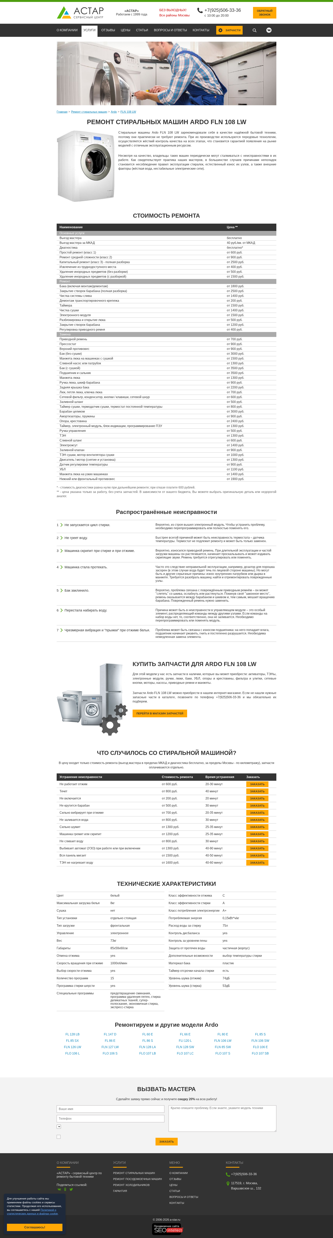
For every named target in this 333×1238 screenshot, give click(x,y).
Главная (62, 111)
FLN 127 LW (110, 1047)
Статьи (142, 30)
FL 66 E (185, 1034)
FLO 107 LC (185, 1053)
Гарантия (120, 1191)
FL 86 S (147, 1040)
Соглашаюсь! (34, 1227)
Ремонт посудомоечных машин (137, 1179)
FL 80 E (223, 1034)
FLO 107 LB (147, 1053)
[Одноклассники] (65, 1189)
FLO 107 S (222, 1053)
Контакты (201, 30)
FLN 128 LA (147, 1047)
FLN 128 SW (185, 1047)
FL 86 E (110, 1040)
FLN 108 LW (128, 111)
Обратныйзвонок (264, 12)
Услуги (89, 30)
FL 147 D (110, 1034)
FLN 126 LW (72, 1047)
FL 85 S (260, 1034)
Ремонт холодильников (131, 1185)
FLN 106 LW (222, 1040)
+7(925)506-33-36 (222, 10)
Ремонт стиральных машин (89, 111)
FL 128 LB (73, 1034)
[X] (71, 1189)
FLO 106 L (72, 1053)
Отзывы (108, 30)
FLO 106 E (260, 1047)
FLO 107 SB (260, 1053)
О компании (67, 30)
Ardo (114, 111)
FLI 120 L (185, 1040)
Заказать (257, 784)
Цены (125, 30)
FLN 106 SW (260, 1040)
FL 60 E (147, 1034)
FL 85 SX (72, 1040)
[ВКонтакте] (59, 1189)
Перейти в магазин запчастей (159, 713)
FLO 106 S (110, 1053)
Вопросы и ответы (170, 30)
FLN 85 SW (223, 1047)
